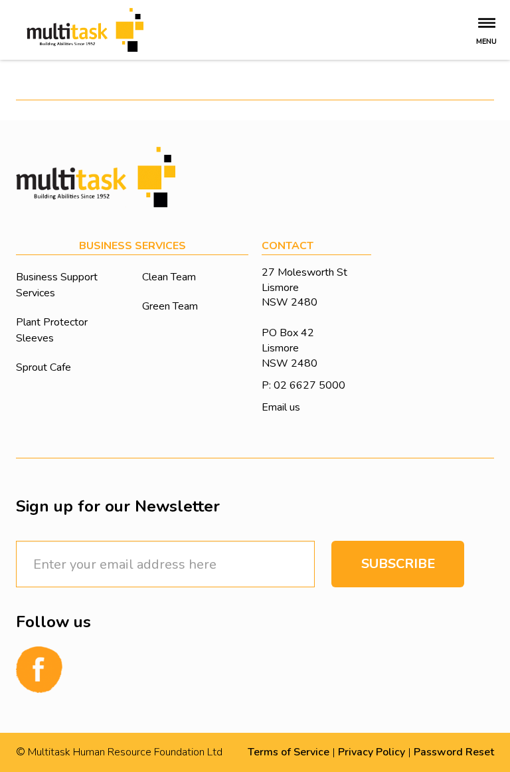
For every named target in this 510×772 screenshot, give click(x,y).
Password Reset (454, 752)
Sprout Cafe (43, 367)
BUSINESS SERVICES (132, 246)
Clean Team (169, 277)
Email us (281, 407)
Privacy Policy (371, 752)
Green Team (170, 306)
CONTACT (287, 246)
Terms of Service (288, 752)
